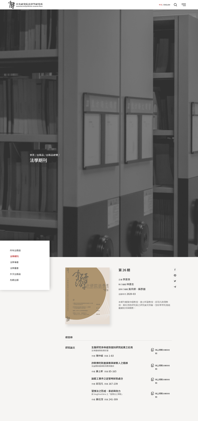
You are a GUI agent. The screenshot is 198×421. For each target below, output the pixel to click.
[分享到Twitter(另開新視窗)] (175, 281)
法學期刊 (38, 160)
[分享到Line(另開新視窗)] (175, 275)
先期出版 (14, 280)
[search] (175, 5)
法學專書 (14, 262)
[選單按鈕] (184, 5)
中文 (160, 5)
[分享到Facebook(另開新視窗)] (175, 270)
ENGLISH (167, 5)
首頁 (32, 155)
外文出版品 (15, 274)
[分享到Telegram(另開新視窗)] (175, 286)
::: (156, 4)
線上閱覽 (162, 351)
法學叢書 (14, 268)
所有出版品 (15, 250)
